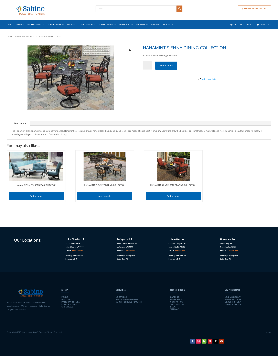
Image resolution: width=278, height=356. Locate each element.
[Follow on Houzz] (204, 341)
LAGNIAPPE (140, 25)
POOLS (64, 297)
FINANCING (155, 25)
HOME (9, 25)
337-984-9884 (129, 250)
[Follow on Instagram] (198, 341)
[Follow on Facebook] (192, 341)
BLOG (173, 306)
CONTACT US (168, 25)
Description (20, 123)
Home (9, 36)
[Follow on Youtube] (221, 341)
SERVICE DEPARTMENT (127, 299)
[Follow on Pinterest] (210, 341)
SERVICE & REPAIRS (106, 25)
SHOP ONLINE (124, 25)
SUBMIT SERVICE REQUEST (129, 301)
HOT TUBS (71, 25)
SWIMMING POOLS (34, 25)
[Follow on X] (215, 341)
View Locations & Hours (255, 8)
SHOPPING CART (233, 299)
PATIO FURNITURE (54, 25)
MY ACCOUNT (245, 25)
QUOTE (233, 25)
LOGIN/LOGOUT (232, 297)
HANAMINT (19, 36)
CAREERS (174, 297)
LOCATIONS (19, 25)
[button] (130, 50)
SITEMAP (174, 309)
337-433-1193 (77, 250)
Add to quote (166, 65)
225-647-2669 (232, 250)
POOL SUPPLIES (87, 25)
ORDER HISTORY (233, 301)
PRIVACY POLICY (233, 304)
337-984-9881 (180, 250)
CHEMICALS (67, 306)
